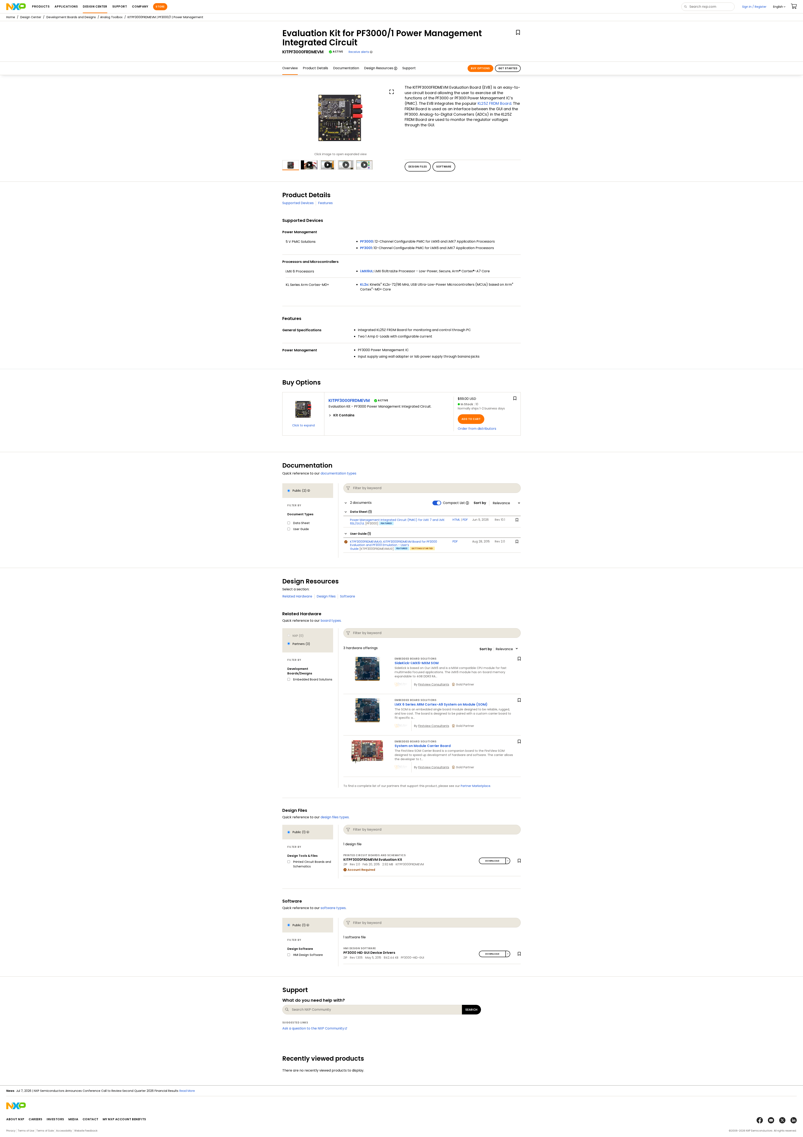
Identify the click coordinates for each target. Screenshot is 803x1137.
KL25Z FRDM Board (494, 103)
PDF (465, 520)
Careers (35, 1119)
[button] (779, 6)
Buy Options (480, 68)
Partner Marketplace (475, 786)
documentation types (338, 473)
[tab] (389, 415)
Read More (187, 1091)
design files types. (335, 817)
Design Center (30, 17)
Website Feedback (85, 1130)
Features (325, 203)
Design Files (326, 596)
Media (73, 1119)
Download (492, 860)
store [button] (160, 6)
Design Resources (378, 68)
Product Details (315, 68)
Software (347, 596)
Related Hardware (297, 596)
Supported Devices (298, 203)
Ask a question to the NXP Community (313, 1028)
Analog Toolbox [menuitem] (111, 17)
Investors (55, 1119)
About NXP (15, 1119)
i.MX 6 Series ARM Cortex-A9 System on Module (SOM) (441, 704)
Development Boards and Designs (71, 17)
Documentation (346, 68)
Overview (290, 68)
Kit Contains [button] (343, 415)
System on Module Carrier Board (423, 745)
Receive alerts (359, 52)
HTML (456, 520)
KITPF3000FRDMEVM (349, 400)
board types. (331, 620)
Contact (90, 1119)
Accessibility (64, 1130)
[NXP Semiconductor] (16, 6)
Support (409, 68)
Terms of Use (26, 1130)
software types (333, 908)
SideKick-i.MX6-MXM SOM (417, 663)
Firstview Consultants (433, 684)
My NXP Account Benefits (124, 1119)
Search (471, 1010)
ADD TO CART (471, 419)
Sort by (480, 503)
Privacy (10, 1130)
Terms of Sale (45, 1130)
